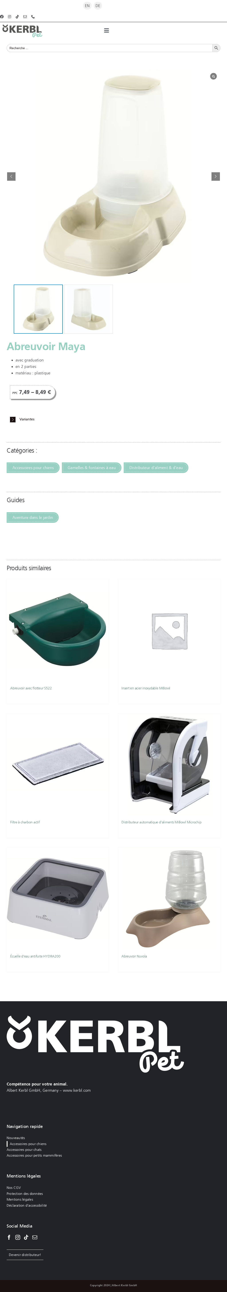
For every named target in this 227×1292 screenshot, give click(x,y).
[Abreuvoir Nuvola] (169, 898)
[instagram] (9, 16)
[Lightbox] (213, 76)
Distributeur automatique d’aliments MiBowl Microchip (161, 822)
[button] (215, 176)
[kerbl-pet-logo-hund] (22, 26)
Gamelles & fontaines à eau (92, 467)
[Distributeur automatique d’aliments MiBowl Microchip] (169, 764)
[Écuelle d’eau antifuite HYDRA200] (58, 898)
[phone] (33, 16)
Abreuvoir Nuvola (134, 956)
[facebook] (2, 16)
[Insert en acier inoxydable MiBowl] (169, 630)
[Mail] (34, 1237)
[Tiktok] (26, 1237)
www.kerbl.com (77, 1090)
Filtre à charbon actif (25, 822)
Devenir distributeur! (25, 1255)
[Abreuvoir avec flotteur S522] (58, 630)
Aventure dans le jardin (32, 517)
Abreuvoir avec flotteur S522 (31, 688)
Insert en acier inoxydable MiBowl (145, 688)
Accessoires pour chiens (33, 467)
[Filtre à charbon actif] (58, 764)
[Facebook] (9, 1237)
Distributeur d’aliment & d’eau (156, 467)
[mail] (25, 16)
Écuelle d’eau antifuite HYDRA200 (35, 956)
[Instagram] (17, 1237)
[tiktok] (17, 16)
